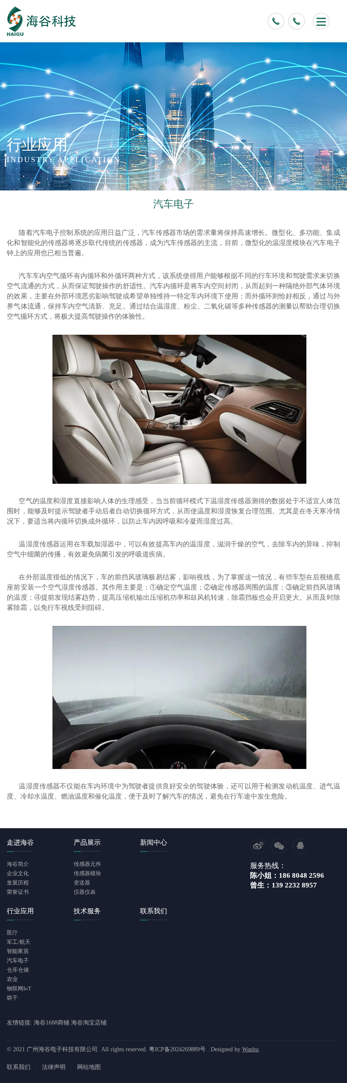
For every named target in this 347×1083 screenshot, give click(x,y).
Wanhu (250, 1049)
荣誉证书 (18, 892)
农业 (12, 979)
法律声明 (54, 1067)
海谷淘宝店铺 (89, 1023)
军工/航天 (18, 942)
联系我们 (18, 1067)
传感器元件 (87, 864)
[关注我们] (278, 846)
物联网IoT (19, 988)
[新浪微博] (257, 846)
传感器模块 (87, 873)
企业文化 (18, 873)
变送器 (82, 882)
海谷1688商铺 (51, 1023)
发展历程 (18, 882)
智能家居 (18, 951)
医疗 (12, 932)
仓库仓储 (18, 970)
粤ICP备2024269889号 (177, 1049)
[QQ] (300, 846)
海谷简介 (18, 864)
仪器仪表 (85, 892)
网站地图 (89, 1067)
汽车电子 (18, 960)
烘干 (12, 998)
